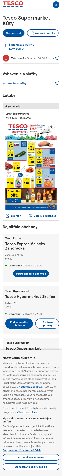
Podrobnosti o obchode (31, 273)
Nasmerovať (13, 32)
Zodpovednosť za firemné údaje (22, 450)
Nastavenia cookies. (31, 387)
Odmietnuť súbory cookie (31, 467)
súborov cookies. (27, 412)
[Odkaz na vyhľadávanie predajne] (56, 4)
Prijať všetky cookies (31, 457)
